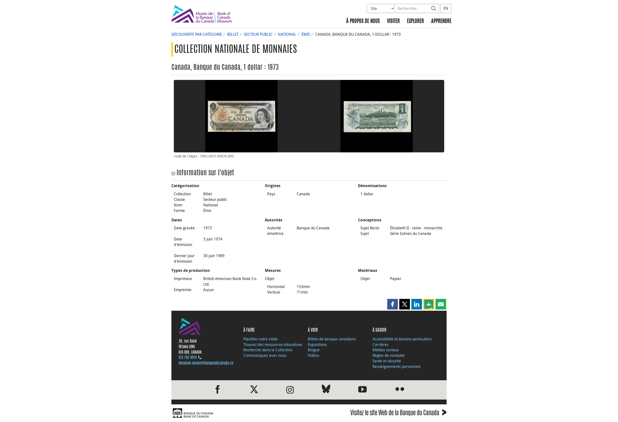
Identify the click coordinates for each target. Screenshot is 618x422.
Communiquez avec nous (264, 355)
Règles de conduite (388, 355)
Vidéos (313, 355)
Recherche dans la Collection (267, 349)
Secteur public (258, 34)
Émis (306, 34)
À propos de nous (363, 21)
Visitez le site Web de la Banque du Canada (398, 413)
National (287, 34)
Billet (233, 34)
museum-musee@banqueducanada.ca (206, 363)
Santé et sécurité (386, 361)
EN (445, 8)
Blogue (314, 349)
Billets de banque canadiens (332, 339)
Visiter (393, 21)
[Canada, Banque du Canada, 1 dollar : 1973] (241, 116)
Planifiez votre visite (260, 339)
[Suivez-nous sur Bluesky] (326, 389)
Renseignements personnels (396, 366)
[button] (392, 304)
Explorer (415, 21)
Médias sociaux (385, 349)
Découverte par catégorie (196, 34)
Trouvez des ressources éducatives (272, 344)
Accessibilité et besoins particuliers (402, 339)
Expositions (317, 344)
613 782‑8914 (188, 358)
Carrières (380, 344)
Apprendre (441, 21)
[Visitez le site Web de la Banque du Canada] (239, 413)
